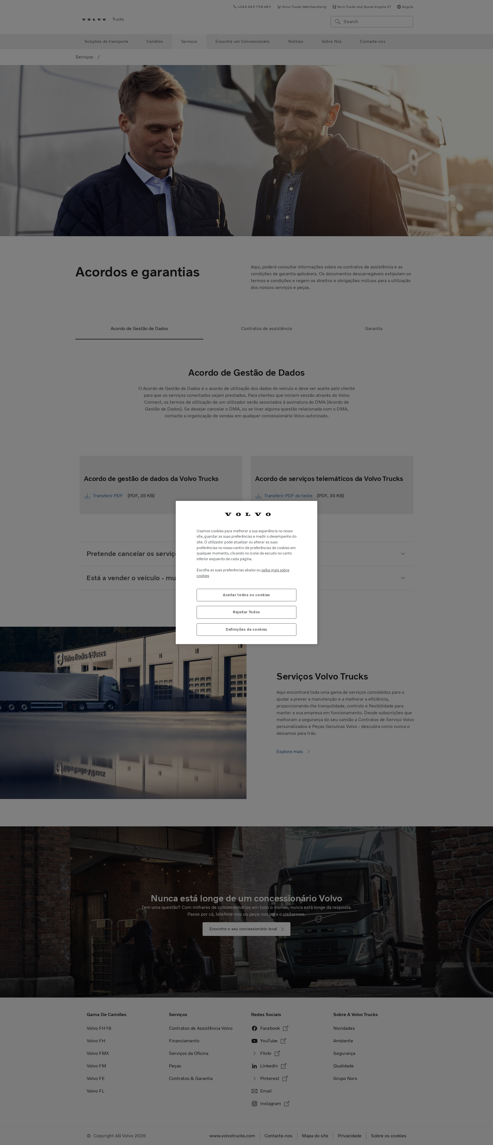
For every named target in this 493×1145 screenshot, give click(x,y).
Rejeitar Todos (246, 612)
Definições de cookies (246, 629)
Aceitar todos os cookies (246, 594)
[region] (246, 572)
